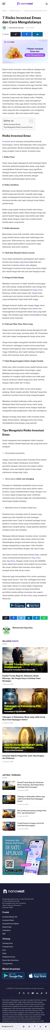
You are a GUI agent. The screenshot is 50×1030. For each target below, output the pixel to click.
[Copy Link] (15, 34)
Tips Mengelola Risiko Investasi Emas (18, 127)
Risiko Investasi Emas (12, 124)
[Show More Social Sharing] (45, 34)
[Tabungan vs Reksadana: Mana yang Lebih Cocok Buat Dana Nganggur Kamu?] (25, 701)
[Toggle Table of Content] (29, 121)
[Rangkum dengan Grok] (40, 1026)
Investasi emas (8, 141)
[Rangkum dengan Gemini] (45, 1026)
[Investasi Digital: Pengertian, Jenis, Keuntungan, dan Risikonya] (25, 740)
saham (22, 265)
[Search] (46, 3)
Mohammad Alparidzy (16, 28)
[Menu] (3, 3)
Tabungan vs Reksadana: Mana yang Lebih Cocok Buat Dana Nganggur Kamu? (31, 799)
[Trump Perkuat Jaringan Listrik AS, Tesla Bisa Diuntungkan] (8, 826)
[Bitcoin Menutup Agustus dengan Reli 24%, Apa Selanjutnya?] (8, 813)
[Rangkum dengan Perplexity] (29, 1026)
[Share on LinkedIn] (37, 34)
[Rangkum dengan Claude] (34, 1026)
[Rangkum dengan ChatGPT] (23, 1026)
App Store (11, 561)
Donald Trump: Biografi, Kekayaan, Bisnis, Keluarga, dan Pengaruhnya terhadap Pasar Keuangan (21, 678)
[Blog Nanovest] (24, 4)
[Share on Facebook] (26, 34)
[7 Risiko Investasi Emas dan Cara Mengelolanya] (25, 63)
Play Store (36, 558)
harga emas (37, 290)
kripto (29, 595)
